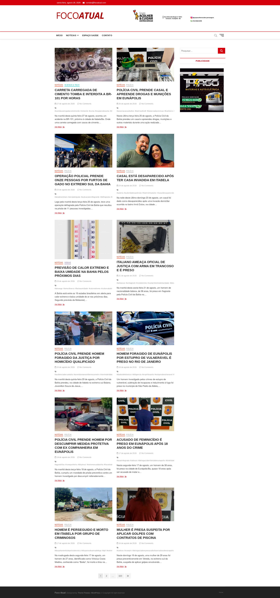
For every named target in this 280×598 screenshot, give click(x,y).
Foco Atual (60, 592)
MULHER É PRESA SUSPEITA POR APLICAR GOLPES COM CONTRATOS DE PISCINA (143, 534)
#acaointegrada (123, 461)
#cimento (84, 111)
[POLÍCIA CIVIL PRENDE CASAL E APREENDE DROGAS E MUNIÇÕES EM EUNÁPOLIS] (145, 64)
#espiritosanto (148, 375)
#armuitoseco (69, 289)
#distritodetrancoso (173, 461)
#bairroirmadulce (149, 193)
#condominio (141, 283)
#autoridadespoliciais (133, 193)
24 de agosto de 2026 (127, 186)
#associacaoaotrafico (125, 111)
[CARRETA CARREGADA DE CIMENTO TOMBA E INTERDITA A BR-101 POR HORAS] (83, 64)
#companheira (71, 465)
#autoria (120, 193)
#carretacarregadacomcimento (67, 111)
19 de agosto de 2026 (127, 367)
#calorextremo (95, 289)
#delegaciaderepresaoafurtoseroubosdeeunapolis (153, 551)
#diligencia (136, 375)
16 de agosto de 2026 (127, 543)
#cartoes (120, 551)
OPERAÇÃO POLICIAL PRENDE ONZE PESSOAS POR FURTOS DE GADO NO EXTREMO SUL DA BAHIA (83, 180)
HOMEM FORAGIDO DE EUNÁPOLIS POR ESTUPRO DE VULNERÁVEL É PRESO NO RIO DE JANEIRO (144, 358)
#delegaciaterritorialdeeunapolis (151, 461)
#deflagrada (105, 197)
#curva (91, 111)
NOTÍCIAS (71, 35)
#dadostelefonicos (124, 375)
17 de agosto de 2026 (127, 453)
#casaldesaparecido (165, 193)
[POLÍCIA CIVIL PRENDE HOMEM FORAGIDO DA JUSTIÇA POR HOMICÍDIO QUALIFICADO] (83, 328)
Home (221, 592)
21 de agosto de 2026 (127, 276)
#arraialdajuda (74, 197)
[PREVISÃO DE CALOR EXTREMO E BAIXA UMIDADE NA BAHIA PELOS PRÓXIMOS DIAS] (83, 239)
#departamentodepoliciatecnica (68, 551)
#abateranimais (61, 197)
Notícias (59, 85)
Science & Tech (72, 85)
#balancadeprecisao (155, 111)
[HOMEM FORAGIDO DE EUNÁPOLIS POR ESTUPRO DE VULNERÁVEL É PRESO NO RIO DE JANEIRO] (145, 328)
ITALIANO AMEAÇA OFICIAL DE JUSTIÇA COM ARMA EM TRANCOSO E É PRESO (145, 266)
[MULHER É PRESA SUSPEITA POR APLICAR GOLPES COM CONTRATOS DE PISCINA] (145, 504)
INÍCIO (59, 35)
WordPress (95, 592)
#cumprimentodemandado (158, 283)
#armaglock (130, 283)
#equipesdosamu (102, 111)
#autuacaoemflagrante (90, 197)
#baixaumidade (81, 289)
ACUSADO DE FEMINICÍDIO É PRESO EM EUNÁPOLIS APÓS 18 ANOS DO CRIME (142, 444)
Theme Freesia (84, 592)
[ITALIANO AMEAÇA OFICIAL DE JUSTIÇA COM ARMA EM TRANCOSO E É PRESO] (145, 236)
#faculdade (108, 465)
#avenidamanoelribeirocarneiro (87, 375)
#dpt (104, 551)
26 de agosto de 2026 (127, 104)
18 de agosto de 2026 (65, 457)
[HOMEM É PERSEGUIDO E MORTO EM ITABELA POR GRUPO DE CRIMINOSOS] (83, 504)
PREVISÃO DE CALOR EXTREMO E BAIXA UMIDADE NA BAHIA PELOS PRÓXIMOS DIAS (82, 272)
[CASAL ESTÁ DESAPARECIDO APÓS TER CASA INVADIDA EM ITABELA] (145, 150)
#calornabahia (107, 289)
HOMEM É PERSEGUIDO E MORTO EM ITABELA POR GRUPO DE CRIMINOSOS (81, 534)
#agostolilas (60, 465)
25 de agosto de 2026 (65, 190)
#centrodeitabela (107, 375)
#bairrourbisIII (140, 111)
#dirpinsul (82, 465)
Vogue (67, 263)
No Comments (85, 104)
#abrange (59, 289)
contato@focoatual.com (95, 2)
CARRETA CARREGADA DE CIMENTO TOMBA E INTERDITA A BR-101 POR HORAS (83, 94)
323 (120, 575)
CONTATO (107, 35)
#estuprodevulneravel (164, 375)
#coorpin (128, 551)
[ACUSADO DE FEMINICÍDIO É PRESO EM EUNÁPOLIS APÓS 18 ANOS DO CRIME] (145, 414)
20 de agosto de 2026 (65, 367)
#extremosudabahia (95, 465)
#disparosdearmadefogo (91, 551)
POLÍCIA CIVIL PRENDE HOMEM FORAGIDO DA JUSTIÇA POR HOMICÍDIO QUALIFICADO (79, 358)
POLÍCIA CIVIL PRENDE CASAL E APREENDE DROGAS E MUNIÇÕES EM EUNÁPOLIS (144, 94)
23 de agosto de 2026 (65, 281)
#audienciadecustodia (64, 375)
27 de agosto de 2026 (65, 104)
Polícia (129, 85)
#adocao (133, 461)
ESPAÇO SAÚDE (90, 35)
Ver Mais (64, 127)
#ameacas (121, 283)
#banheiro (168, 111)
